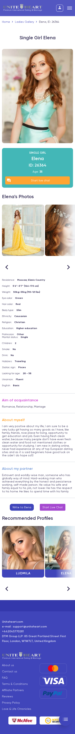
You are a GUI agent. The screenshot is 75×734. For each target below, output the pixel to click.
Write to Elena (21, 507)
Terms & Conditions (15, 683)
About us (8, 665)
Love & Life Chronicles (16, 708)
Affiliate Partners (13, 690)
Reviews (7, 696)
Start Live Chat (52, 507)
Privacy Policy (11, 702)
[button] (68, 267)
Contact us (9, 671)
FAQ (5, 677)
